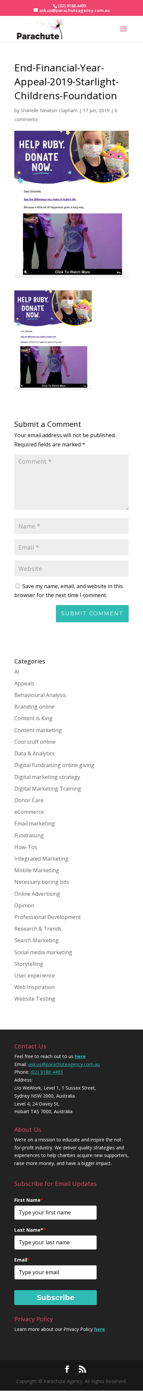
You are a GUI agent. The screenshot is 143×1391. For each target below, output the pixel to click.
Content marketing (38, 730)
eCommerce (29, 811)
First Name (28, 1200)
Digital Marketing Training (47, 788)
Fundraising (29, 835)
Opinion (24, 905)
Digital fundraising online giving (54, 765)
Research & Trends (38, 928)
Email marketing (34, 823)
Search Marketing (36, 940)
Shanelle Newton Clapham (49, 110)
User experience (34, 975)
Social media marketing (43, 952)
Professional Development (47, 917)
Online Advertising (37, 893)
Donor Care (29, 800)
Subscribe (55, 1297)
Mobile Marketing (36, 870)
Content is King (33, 718)
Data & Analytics (34, 753)
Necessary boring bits (41, 882)
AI (16, 671)
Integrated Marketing (41, 858)
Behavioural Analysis (40, 695)
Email (22, 1260)
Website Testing (34, 998)
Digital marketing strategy (47, 777)
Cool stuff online (35, 741)
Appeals (24, 683)
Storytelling (28, 963)
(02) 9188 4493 (47, 1072)
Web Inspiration (34, 987)
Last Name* (30, 1230)
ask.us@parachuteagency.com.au (64, 1064)
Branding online (34, 706)
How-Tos (25, 847)
